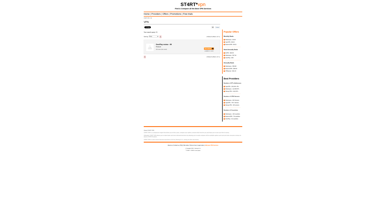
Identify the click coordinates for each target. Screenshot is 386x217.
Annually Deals (229, 63)
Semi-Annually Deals (231, 49)
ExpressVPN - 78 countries (232, 116)
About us (170, 145)
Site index (186, 145)
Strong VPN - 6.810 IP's (231, 91)
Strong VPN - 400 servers (232, 105)
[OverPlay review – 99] (209, 49)
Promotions (176, 14)
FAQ (181, 145)
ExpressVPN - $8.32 (230, 44)
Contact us (176, 145)
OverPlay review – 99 (164, 44)
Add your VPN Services (211, 145)
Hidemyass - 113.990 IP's (232, 89)
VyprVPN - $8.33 (230, 42)
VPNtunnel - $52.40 (230, 71)
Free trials (188, 14)
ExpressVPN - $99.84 (231, 68)
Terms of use (193, 145)
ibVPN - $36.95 (229, 53)
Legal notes (201, 145)
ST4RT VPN (146, 18)
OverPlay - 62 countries (231, 119)
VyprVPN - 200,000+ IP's (232, 86)
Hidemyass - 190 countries (232, 114)
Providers (156, 14)
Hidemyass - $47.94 (230, 55)
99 (151, 18)
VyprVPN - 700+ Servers (232, 102)
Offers (165, 14)
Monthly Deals (229, 36)
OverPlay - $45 (229, 57)
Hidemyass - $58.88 (230, 66)
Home (147, 14)
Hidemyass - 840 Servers (232, 100)
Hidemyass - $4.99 (230, 39)
